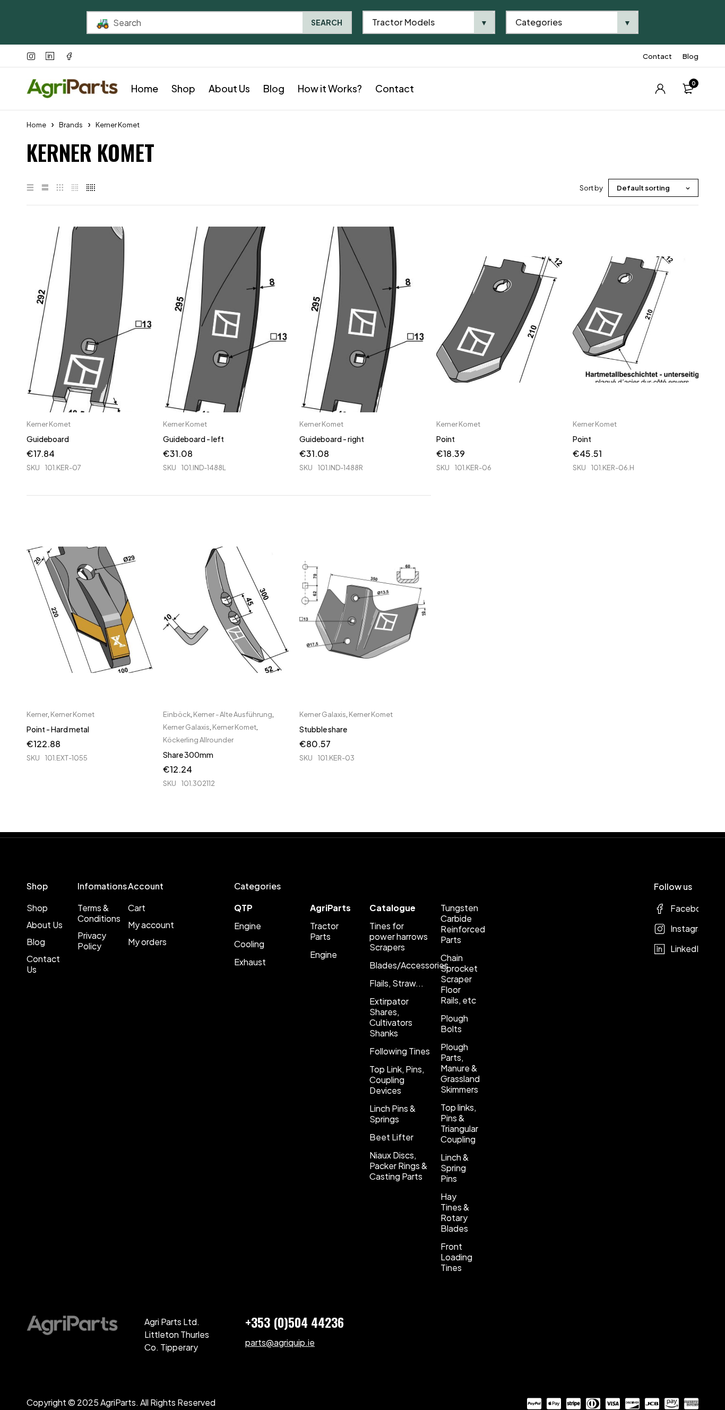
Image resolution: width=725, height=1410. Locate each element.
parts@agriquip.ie (280, 1342)
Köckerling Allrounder (198, 740)
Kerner (37, 714)
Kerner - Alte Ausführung (232, 714)
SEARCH (326, 22)
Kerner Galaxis (186, 727)
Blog (690, 56)
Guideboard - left (193, 439)
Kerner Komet (49, 424)
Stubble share (323, 729)
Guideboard (48, 439)
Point (445, 439)
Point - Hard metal (58, 729)
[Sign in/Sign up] (660, 89)
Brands (71, 124)
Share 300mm (188, 754)
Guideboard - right (331, 439)
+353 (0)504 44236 (294, 1321)
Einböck (177, 714)
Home (36, 124)
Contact (657, 56)
